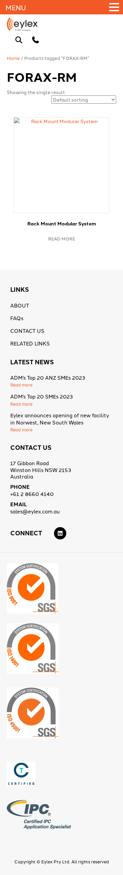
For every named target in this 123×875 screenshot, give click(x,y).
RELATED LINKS (30, 343)
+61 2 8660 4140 (32, 493)
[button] (115, 7)
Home (13, 58)
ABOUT (19, 305)
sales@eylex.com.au (35, 511)
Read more (61, 238)
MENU (15, 7)
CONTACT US (27, 330)
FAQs (16, 318)
